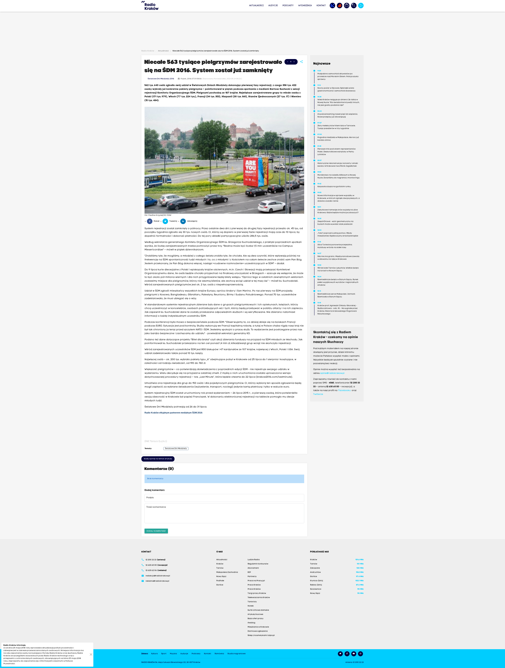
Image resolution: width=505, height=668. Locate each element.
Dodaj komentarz (156, 531)
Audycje (273, 6)
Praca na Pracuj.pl (256, 581)
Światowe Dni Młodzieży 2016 (161, 79)
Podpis (150, 498)
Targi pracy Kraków (257, 593)
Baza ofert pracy (255, 619)
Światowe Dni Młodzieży (176, 449)
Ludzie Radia (254, 560)
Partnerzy (252, 577)
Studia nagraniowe (237, 654)
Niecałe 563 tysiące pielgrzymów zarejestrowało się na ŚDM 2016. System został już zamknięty (215, 51)
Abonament (253, 568)
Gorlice (219, 585)
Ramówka (219, 654)
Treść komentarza (156, 507)
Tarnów (219, 568)
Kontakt (321, 6)
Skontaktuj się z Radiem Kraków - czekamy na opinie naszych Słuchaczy (335, 337)
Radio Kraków (148, 51)
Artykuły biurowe (255, 614)
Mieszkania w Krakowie (258, 627)
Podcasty (288, 6)
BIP (249, 572)
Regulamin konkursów (258, 564)
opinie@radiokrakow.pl (332, 373)
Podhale (220, 581)
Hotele (251, 606)
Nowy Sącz (221, 577)
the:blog (251, 623)
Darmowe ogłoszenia (258, 631)
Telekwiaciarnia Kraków (259, 598)
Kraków (219, 564)
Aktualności (256, 6)
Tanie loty (252, 602)
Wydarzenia (305, 6)
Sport (163, 654)
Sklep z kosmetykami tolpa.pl (261, 635)
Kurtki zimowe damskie (258, 610)
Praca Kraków (254, 585)
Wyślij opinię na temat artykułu (158, 459)
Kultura (154, 654)
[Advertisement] (252, 31)
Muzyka (173, 654)
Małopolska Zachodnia (227, 572)
